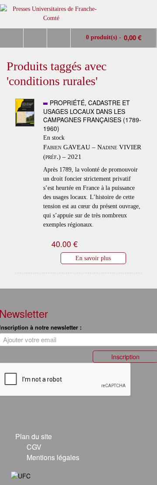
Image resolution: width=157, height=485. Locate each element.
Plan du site (33, 436)
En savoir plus (93, 258)
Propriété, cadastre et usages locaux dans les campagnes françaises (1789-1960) (92, 115)
